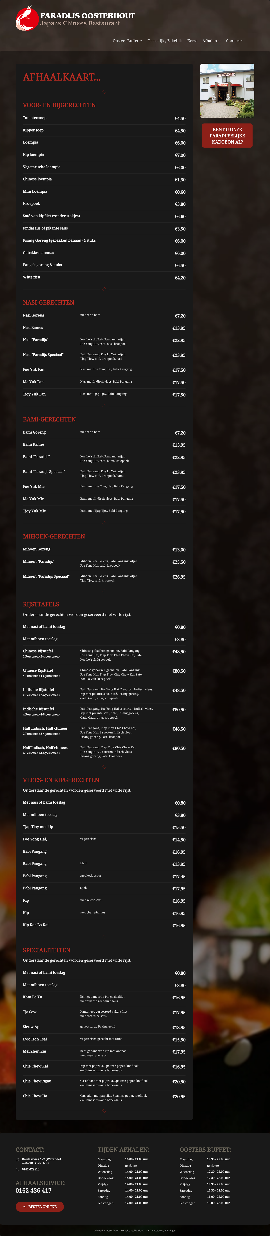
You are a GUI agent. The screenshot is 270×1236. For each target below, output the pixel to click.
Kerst (192, 40)
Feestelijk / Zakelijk (164, 40)
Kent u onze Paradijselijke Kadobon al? (227, 135)
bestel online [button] (42, 1206)
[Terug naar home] (75, 18)
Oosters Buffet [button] (125, 40)
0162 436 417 (34, 1190)
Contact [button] (233, 40)
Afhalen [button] (209, 40)
